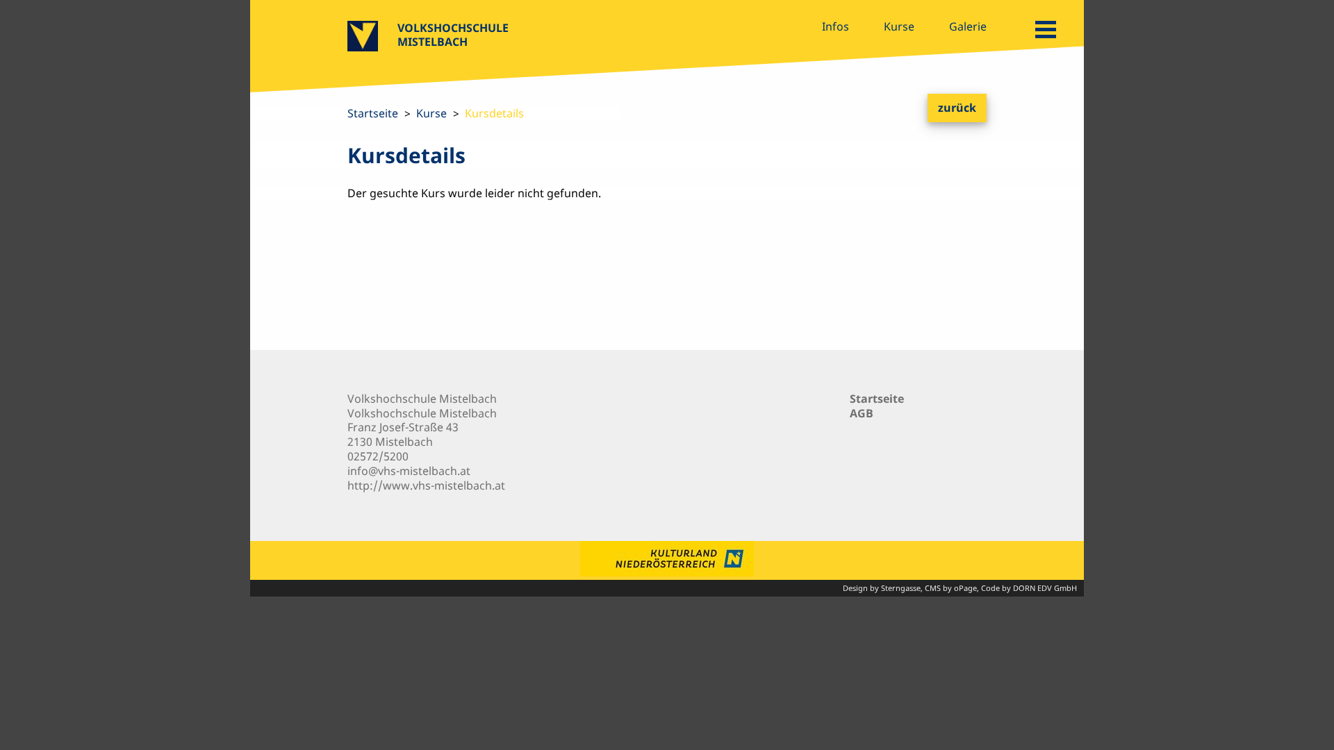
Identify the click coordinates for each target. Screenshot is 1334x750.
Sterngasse (901, 588)
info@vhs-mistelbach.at (408, 470)
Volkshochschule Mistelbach (453, 34)
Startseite (372, 113)
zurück (957, 107)
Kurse (899, 26)
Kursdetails (494, 113)
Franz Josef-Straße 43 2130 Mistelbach (403, 434)
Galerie (968, 26)
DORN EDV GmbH (1045, 588)
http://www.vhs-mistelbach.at (426, 485)
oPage (965, 588)
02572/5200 (378, 456)
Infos (835, 26)
